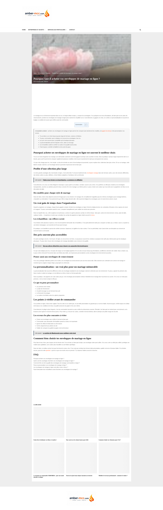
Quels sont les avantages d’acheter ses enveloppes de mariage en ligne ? (54, 360)
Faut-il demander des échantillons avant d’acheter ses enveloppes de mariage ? (56, 369)
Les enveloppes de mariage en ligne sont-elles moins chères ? (51, 367)
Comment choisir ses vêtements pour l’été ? (110, 440)
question (48, 350)
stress (93, 215)
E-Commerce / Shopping (39, 75)
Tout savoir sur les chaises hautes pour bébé (77, 440)
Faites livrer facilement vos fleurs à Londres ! (45, 440)
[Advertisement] (110, 13)
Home (24, 29)
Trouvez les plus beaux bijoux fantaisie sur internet (79, 475)
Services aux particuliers (56, 29)
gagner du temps (106, 131)
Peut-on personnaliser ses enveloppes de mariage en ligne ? (50, 365)
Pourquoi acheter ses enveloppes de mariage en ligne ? (49, 358)
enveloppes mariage (92, 173)
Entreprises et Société (36, 29)
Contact (72, 29)
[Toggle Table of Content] (85, 124)
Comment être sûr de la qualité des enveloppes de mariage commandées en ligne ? (57, 363)
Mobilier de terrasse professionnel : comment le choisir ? (113, 475)
